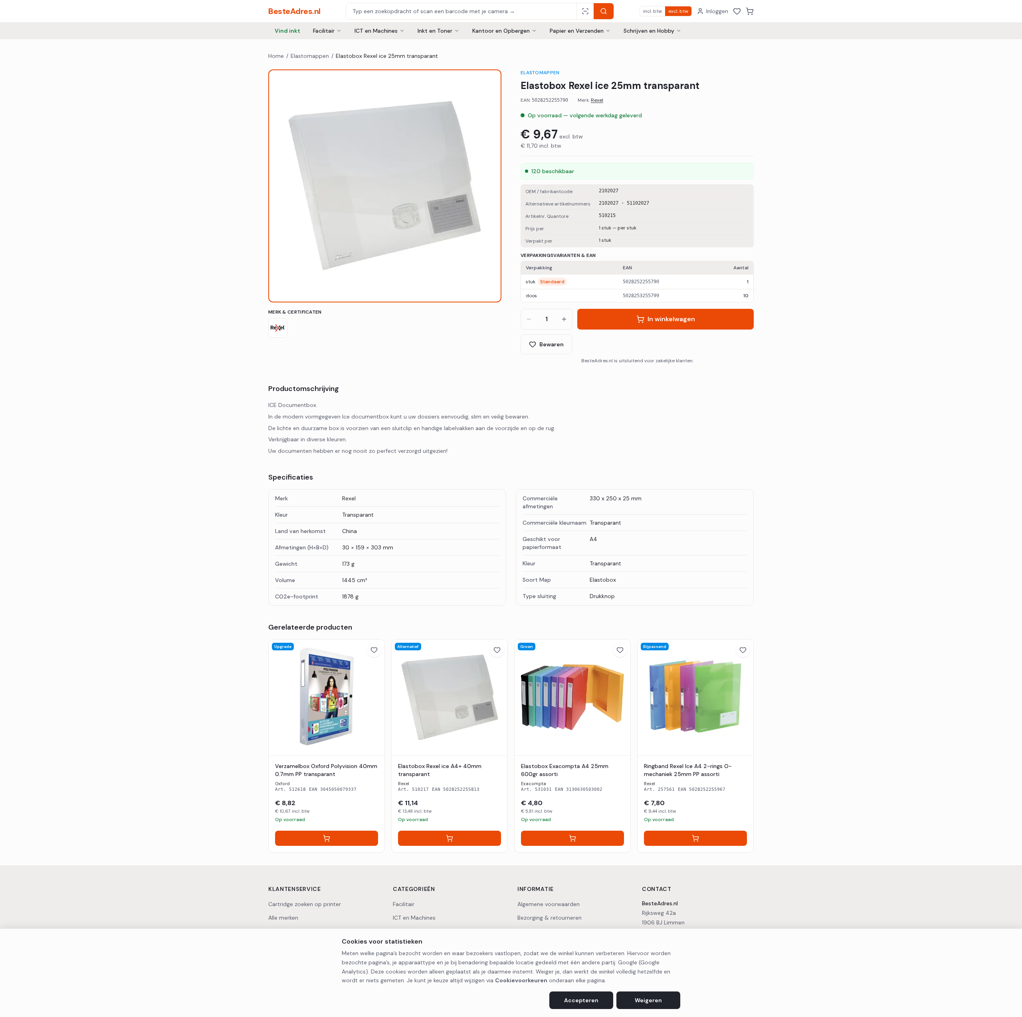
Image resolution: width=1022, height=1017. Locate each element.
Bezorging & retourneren (549, 917)
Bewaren (551, 344)
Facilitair (324, 30)
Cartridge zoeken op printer (304, 904)
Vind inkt (287, 30)
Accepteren (581, 1000)
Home (276, 55)
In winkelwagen (671, 319)
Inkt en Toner (435, 30)
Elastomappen (310, 55)
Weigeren (648, 1000)
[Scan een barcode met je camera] (585, 11)
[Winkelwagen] (750, 11)
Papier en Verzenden (577, 30)
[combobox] (461, 11)
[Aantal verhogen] (564, 319)
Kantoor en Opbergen (501, 30)
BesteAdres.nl (294, 11)
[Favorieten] (737, 11)
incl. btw (652, 11)
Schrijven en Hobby (649, 30)
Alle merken (283, 917)
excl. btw (678, 11)
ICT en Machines (376, 30)
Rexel (597, 100)
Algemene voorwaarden (548, 904)
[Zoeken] (604, 11)
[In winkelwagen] (326, 838)
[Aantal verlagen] (529, 319)
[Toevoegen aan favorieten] (374, 650)
